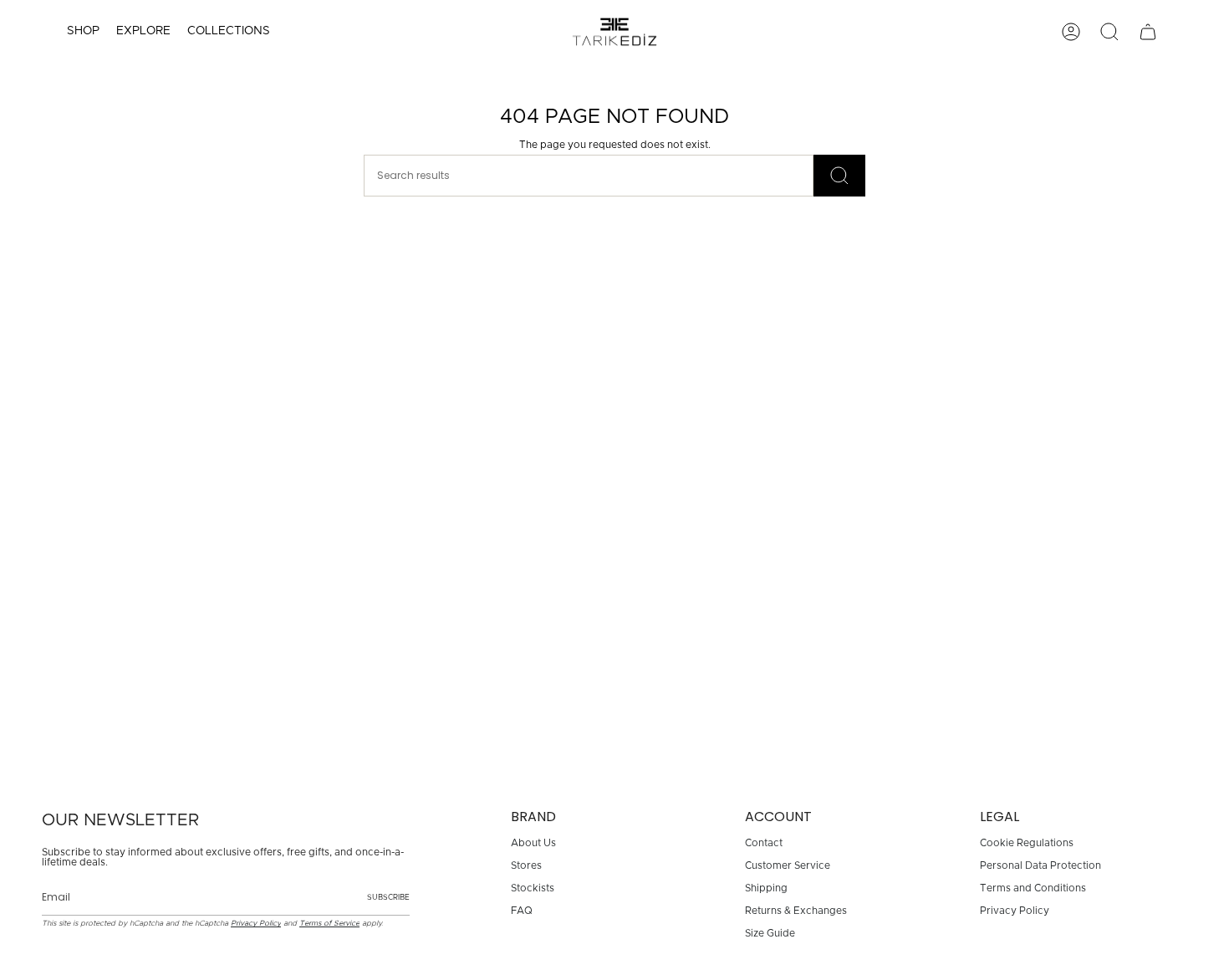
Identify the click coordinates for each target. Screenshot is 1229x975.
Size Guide (770, 933)
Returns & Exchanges (796, 911)
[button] (83, 32)
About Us (533, 843)
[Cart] (1148, 32)
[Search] (839, 176)
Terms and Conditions (1033, 888)
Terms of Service (329, 923)
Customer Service (787, 865)
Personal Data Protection (1040, 865)
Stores (526, 865)
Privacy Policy (256, 923)
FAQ (522, 911)
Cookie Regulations (1026, 843)
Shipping (766, 888)
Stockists (532, 888)
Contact (764, 843)
